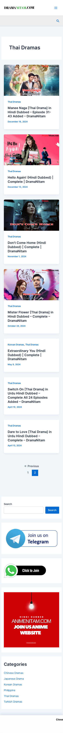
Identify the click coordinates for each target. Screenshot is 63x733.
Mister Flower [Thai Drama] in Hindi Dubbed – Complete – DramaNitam (30, 316)
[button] (57, 21)
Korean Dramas (16, 344)
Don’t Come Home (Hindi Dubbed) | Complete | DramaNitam (27, 247)
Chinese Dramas (13, 673)
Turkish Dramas (13, 701)
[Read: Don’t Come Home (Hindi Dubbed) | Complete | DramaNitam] (31, 215)
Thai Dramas (14, 101)
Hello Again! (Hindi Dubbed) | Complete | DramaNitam (30, 179)
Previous (31, 466)
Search (8, 503)
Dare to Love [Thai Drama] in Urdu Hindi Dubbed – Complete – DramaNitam (30, 436)
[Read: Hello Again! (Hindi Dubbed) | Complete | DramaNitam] (31, 149)
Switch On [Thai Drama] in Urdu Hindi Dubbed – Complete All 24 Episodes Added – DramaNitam (28, 395)
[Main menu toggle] (55, 8)
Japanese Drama (14, 678)
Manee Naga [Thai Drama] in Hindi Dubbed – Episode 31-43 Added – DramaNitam (29, 112)
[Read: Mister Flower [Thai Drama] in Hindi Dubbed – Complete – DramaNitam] (31, 284)
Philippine (9, 690)
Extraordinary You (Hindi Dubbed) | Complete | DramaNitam (27, 355)
